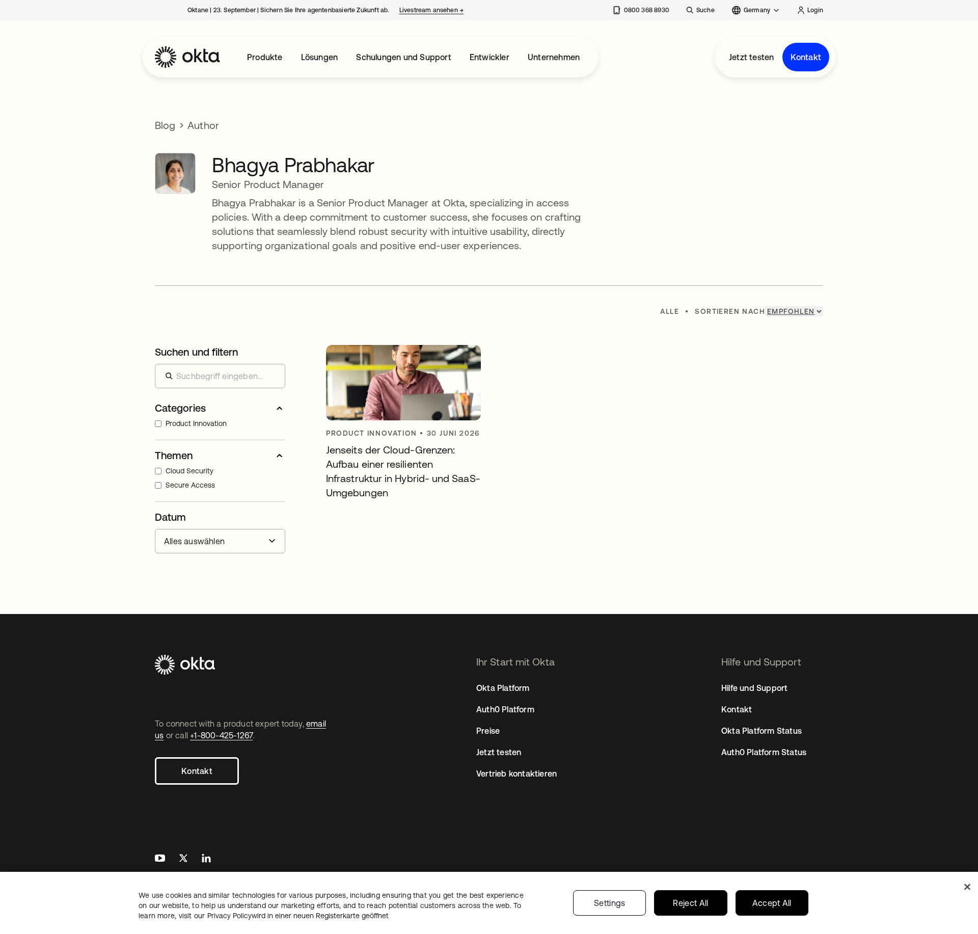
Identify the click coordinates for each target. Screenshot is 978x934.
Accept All (772, 903)
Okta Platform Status (761, 730)
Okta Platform (503, 687)
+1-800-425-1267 (221, 735)
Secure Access (190, 485)
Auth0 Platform (505, 709)
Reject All (690, 903)
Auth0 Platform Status (763, 752)
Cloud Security (189, 471)
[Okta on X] (183, 859)
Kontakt (806, 57)
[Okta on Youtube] (160, 859)
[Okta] (187, 57)
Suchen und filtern (196, 352)
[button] (220, 408)
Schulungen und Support (403, 57)
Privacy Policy (298, 916)
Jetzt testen (751, 57)
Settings (610, 903)
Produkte (265, 57)
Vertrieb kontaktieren (516, 773)
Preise (488, 730)
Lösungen (319, 57)
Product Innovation (196, 423)
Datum (170, 517)
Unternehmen (554, 57)
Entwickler (489, 57)
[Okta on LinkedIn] (206, 859)
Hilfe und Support (754, 687)
